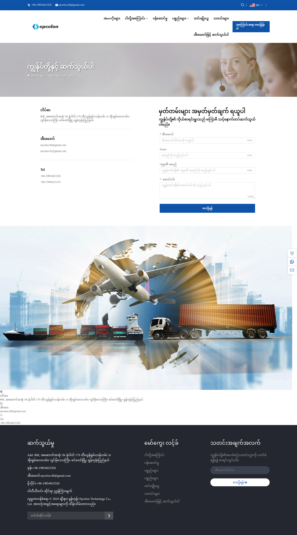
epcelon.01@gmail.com (53, 151)
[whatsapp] (292, 262)
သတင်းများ (221, 18)
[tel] (292, 253)
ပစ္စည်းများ (179, 18)
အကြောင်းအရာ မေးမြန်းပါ (250, 26)
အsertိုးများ (112, 18)
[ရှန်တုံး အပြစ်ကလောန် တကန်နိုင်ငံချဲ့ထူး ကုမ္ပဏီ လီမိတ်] (45, 26)
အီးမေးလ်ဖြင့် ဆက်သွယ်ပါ (211, 34)
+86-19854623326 (41, 4)
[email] (292, 270)
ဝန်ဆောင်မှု (160, 18)
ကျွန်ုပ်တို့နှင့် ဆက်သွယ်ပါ (61, 75)
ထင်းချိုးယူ (201, 18)
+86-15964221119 (50, 182)
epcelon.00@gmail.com (71, 4)
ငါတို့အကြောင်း (135, 18)
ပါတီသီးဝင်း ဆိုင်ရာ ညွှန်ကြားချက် (49, 491)
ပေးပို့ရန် (207, 208)
